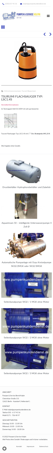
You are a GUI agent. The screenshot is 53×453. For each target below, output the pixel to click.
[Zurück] (45, 34)
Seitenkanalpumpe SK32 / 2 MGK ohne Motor (26, 338)
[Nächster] (50, 34)
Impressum (30, 446)
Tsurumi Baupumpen (29, 91)
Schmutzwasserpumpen (12, 91)
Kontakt (19, 446)
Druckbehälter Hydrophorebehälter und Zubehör (26, 187)
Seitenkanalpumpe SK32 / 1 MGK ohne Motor (26, 302)
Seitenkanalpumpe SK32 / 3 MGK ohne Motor (26, 373)
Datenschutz (43, 446)
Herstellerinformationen (9, 105)
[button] (48, 16)
